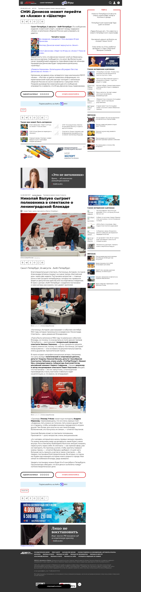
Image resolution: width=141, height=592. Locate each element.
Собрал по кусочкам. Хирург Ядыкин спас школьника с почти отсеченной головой (108, 219)
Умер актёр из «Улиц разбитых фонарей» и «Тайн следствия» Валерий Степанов (104, 48)
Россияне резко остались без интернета (105, 145)
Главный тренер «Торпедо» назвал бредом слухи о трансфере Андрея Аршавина (40, 139)
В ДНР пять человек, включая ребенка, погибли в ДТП (105, 270)
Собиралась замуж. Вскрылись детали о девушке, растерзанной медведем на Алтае (107, 232)
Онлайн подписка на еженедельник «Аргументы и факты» (97, 552)
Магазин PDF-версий (68, 552)
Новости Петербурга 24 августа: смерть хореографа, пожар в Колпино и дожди (104, 15)
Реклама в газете (48, 554)
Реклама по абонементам (79, 554)
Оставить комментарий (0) (70, 94)
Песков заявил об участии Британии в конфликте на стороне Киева (107, 118)
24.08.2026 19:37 (26, 195)
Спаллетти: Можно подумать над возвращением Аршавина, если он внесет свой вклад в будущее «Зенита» (68, 134)
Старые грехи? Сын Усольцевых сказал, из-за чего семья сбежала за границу (107, 107)
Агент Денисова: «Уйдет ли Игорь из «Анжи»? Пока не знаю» (40, 125)
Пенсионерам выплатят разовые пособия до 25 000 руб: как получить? (106, 258)
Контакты (37, 554)
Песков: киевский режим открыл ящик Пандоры (106, 125)
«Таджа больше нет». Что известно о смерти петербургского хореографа (104, 32)
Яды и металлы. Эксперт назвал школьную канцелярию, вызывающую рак (106, 94)
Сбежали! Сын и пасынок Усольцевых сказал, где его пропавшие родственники (108, 100)
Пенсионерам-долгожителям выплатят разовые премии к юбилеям (108, 138)
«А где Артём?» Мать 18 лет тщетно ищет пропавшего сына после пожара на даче (107, 239)
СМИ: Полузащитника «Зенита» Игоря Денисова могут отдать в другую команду (72, 126)
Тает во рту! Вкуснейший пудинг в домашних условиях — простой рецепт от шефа (107, 80)
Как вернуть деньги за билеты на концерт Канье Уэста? (104, 40)
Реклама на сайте (62, 554)
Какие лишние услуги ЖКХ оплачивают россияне (104, 264)
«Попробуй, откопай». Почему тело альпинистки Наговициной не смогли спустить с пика (107, 73)
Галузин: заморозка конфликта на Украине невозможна (107, 277)
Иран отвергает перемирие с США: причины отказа (107, 284)
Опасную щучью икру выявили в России (106, 132)
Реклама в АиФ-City (96, 554)
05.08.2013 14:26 (25, 8)
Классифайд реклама (41, 556)
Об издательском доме (42, 552)
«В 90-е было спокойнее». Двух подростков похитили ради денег (107, 225)
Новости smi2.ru (27, 189)
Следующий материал (54, 586)
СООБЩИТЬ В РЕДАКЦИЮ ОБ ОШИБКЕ (89, 556)
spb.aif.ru (37, 257)
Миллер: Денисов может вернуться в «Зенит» (58, 45)
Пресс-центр (56, 552)
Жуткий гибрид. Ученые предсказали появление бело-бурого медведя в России (108, 87)
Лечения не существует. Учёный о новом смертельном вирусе (107, 245)
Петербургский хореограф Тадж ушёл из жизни (103, 24)
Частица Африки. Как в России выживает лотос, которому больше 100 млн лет (107, 212)
